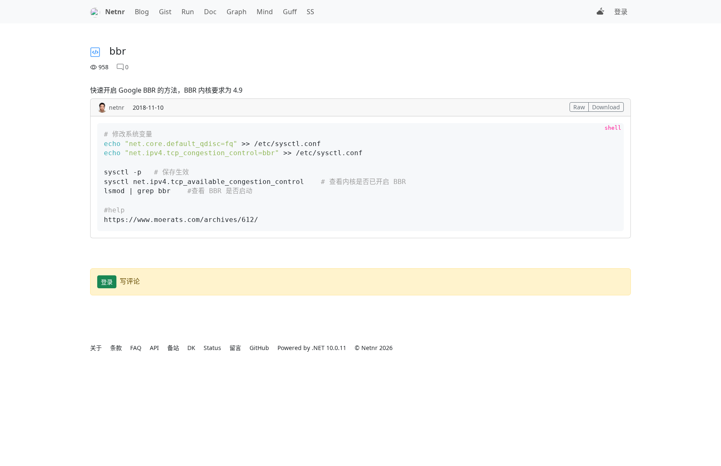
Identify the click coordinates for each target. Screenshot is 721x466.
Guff (290, 11)
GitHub (259, 348)
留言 (235, 348)
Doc (210, 11)
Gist (165, 11)
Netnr (115, 11)
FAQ (135, 348)
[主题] (600, 11)
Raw (579, 107)
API (154, 348)
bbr (117, 51)
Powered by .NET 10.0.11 (311, 348)
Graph (237, 11)
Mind (265, 11)
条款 (116, 348)
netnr (116, 107)
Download (606, 107)
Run (188, 11)
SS (310, 11)
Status (212, 348)
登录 (621, 11)
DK (191, 348)
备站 (173, 348)
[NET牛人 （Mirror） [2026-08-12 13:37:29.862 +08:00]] (95, 11)
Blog (142, 11)
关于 (96, 348)
